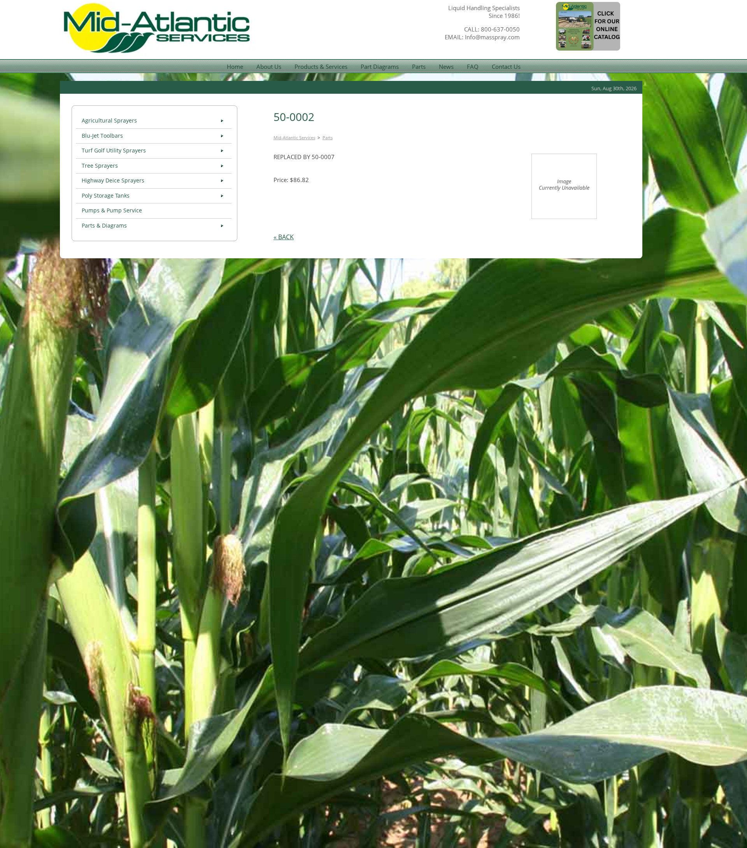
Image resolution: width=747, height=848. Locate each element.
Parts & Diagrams (104, 225)
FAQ (473, 66)
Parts (419, 66)
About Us (268, 66)
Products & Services (321, 66)
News (446, 66)
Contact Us (506, 66)
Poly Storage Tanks (106, 195)
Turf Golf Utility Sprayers (114, 150)
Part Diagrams (380, 66)
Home (235, 66)
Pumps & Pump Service (112, 210)
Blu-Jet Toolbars (102, 135)
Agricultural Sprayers (109, 120)
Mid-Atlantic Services (294, 137)
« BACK (284, 237)
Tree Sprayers (100, 165)
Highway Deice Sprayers (113, 180)
